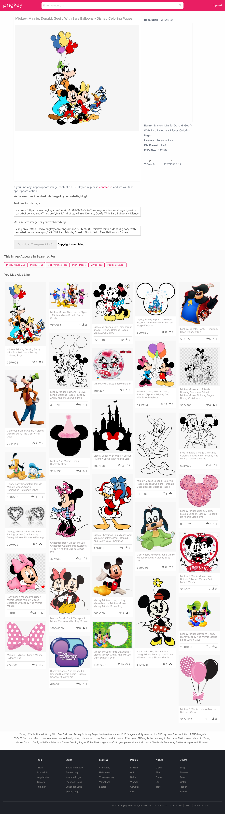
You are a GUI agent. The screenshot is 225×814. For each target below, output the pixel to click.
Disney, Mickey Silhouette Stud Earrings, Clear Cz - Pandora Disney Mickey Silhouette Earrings (25, 534)
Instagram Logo (74, 767)
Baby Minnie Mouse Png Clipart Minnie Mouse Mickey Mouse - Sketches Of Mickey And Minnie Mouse (24, 601)
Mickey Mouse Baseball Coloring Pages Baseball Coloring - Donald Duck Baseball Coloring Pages (155, 483)
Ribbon (183, 786)
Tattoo (183, 791)
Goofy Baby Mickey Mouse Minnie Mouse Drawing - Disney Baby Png (156, 557)
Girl (132, 772)
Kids (132, 791)
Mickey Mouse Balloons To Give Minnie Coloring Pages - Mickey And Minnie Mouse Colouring (67, 394)
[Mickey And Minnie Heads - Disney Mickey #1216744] (69, 435)
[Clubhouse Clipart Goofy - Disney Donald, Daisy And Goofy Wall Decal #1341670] (25, 399)
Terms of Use (201, 805)
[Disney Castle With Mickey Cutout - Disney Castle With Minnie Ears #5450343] (112, 426)
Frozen (134, 767)
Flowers (184, 772)
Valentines (104, 781)
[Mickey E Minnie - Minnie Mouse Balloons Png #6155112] (25, 636)
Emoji (182, 767)
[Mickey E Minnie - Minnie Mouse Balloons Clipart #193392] (199, 680)
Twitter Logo (72, 772)
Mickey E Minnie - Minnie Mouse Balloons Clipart (198, 710)
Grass (159, 777)
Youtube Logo (73, 777)
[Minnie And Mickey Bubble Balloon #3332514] (112, 364)
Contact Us (176, 805)
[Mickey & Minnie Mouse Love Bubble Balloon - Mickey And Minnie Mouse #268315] (199, 552)
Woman (134, 781)
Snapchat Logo (74, 786)
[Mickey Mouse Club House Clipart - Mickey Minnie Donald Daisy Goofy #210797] (69, 295)
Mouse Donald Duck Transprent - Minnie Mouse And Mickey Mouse (68, 620)
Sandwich (42, 772)
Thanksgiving (106, 777)
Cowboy (134, 786)
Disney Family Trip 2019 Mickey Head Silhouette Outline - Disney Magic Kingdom (155, 322)
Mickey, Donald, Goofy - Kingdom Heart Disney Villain (199, 330)
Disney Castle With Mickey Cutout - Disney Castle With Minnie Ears (112, 457)
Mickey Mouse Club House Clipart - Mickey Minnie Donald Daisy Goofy (69, 315)
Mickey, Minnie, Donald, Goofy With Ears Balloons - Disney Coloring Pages (24, 352)
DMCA (188, 805)
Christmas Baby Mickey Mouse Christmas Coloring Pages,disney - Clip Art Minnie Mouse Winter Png (68, 547)
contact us (105, 187)
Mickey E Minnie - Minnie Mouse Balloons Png (24, 656)
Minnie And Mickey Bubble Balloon (112, 383)
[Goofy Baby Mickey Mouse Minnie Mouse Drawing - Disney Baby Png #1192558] (155, 527)
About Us (163, 805)
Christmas (104, 767)
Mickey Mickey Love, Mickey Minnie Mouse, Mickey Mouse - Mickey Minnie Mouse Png (111, 603)
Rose (182, 777)
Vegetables (43, 777)
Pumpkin (41, 786)
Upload (217, 5)
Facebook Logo (74, 781)
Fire (158, 772)
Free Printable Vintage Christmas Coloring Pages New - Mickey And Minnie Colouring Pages (199, 455)
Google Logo (72, 791)
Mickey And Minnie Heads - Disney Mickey (65, 462)
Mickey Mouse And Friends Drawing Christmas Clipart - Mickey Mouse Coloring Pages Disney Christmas (197, 393)
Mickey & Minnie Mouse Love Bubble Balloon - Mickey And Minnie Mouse (196, 579)
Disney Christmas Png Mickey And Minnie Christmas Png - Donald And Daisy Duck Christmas (113, 538)
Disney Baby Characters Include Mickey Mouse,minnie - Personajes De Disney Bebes (24, 487)
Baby (133, 777)
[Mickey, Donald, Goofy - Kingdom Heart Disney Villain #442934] (199, 304)
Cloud (159, 767)
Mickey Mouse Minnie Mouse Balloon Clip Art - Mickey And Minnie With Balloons (153, 394)
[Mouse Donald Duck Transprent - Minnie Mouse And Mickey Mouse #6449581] (69, 591)
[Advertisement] (50, 156)
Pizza (40, 767)
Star (158, 781)
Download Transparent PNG (35, 244)
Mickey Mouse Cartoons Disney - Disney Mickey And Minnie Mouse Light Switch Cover (198, 636)
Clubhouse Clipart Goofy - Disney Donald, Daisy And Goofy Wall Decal (25, 433)
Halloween (104, 772)
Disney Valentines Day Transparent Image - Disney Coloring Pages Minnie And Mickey (113, 330)
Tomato (41, 781)
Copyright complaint (70, 244)
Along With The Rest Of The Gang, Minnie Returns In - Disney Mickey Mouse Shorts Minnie (155, 654)
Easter (102, 786)
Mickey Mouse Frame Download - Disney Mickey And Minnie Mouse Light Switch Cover (112, 654)
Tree (158, 786)
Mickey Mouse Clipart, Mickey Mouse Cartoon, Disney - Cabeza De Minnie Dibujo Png (198, 513)
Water (183, 781)
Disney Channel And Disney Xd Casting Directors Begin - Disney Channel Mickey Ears (68, 674)
